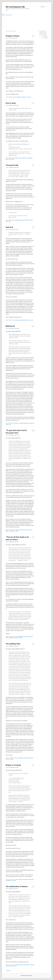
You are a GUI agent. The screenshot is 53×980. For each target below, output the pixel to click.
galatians (21, 220)
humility (16, 423)
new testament (31, 423)
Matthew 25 (10, 326)
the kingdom (23, 97)
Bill (16, 38)
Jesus (16, 97)
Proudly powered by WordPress (26, 975)
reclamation (32, 964)
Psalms (7, 159)
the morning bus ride (15, 6)
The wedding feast (13, 643)
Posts (10, 97)
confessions (23, 158)
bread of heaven (21, 529)
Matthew (18, 97)
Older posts (8, 970)
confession (20, 879)
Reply (16, 531)
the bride (31, 220)
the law (15, 637)
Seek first (9, 227)
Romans (31, 636)
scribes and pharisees (10, 637)
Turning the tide (12, 165)
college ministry (18, 158)
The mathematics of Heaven (17, 886)
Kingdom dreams (12, 36)
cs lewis (27, 158)
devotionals (17, 220)
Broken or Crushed (13, 765)
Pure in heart (11, 103)
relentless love (8, 965)
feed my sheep (27, 529)
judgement (23, 423)
